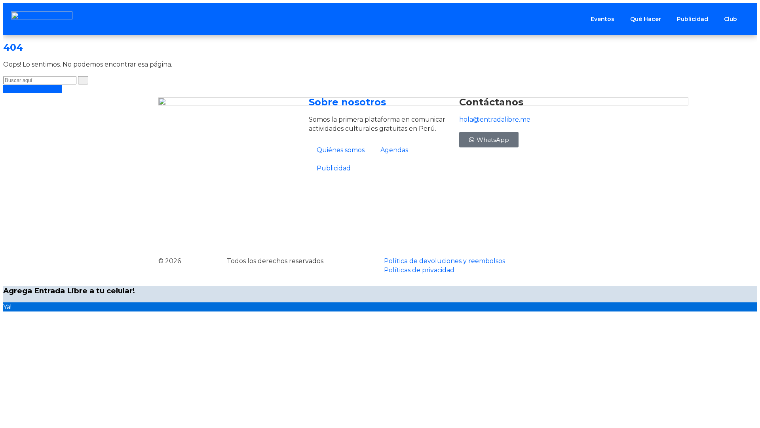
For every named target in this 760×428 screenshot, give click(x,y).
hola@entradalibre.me (494, 119)
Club (730, 19)
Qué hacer (645, 19)
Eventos (602, 19)
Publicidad (692, 19)
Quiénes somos (341, 150)
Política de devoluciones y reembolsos (444, 261)
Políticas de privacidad (419, 270)
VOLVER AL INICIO (32, 89)
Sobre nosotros (347, 102)
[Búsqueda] (83, 80)
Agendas (394, 150)
